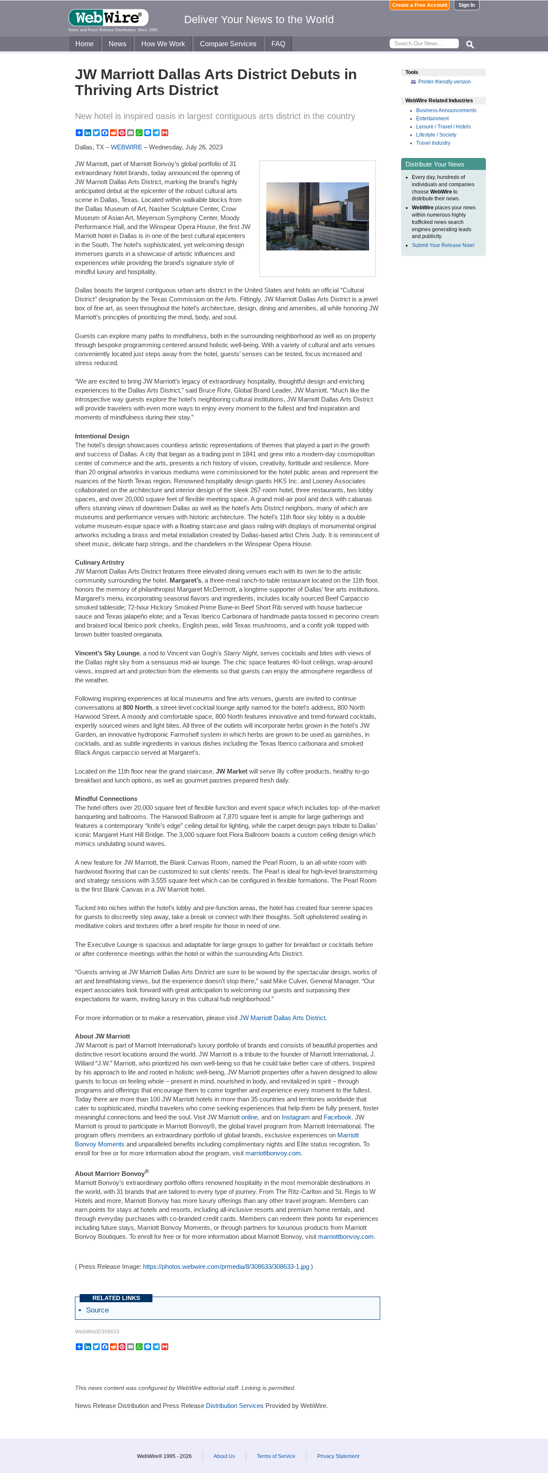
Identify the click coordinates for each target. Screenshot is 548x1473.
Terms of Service (276, 1456)
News (117, 44)
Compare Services (228, 44)
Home (84, 44)
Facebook (337, 1117)
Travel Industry (433, 143)
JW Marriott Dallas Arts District (282, 1017)
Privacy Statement (338, 1456)
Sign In (467, 5)
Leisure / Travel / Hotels (443, 127)
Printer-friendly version (444, 82)
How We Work (163, 44)
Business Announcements (446, 110)
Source (97, 1310)
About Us (224, 1456)
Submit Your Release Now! (443, 245)
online (249, 1117)
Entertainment (432, 119)
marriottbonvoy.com (273, 1153)
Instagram (296, 1117)
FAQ (278, 44)
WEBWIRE (126, 147)
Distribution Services (235, 1405)
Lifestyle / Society (436, 135)
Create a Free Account (419, 5)
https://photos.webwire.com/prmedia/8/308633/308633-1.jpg (226, 1266)
